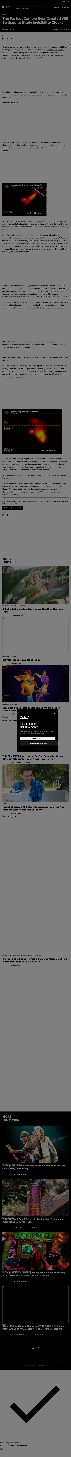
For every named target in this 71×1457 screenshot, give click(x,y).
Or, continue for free (37, 749)
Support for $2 (37, 738)
